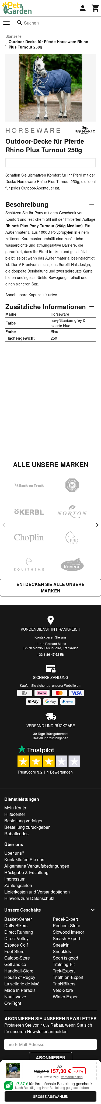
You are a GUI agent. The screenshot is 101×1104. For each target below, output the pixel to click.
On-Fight (12, 1003)
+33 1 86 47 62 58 (50, 654)
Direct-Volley (16, 938)
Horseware (33, 130)
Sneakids (62, 951)
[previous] (4, 525)
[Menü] (6, 22)
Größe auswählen (50, 1096)
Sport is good (65, 958)
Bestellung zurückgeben (50, 738)
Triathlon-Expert (68, 977)
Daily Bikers (15, 925)
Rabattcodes (16, 833)
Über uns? (14, 853)
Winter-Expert (66, 996)
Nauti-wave (15, 996)
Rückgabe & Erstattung (26, 872)
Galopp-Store (17, 958)
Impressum (14, 879)
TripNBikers (64, 984)
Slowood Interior (68, 932)
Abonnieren (50, 1057)
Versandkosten (72, 1076)
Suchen (31, 23)
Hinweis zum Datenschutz (29, 898)
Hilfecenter (14, 814)
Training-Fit (64, 964)
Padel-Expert (65, 919)
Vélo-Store (63, 990)
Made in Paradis (20, 990)
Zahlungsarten (18, 885)
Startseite (13, 36)
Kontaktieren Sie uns (50, 637)
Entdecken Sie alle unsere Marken (50, 587)
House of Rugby (19, 977)
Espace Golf (16, 945)
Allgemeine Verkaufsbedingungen (36, 866)
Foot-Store (14, 951)
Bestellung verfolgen (24, 820)
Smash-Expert (66, 938)
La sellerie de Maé (22, 984)
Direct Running (18, 932)
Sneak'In (61, 945)
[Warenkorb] (95, 8)
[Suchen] (19, 22)
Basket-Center (18, 919)
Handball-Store (18, 971)
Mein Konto (15, 808)
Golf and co (15, 964)
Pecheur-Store (66, 925)
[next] (97, 525)
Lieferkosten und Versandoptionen (37, 892)
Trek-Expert (64, 971)
